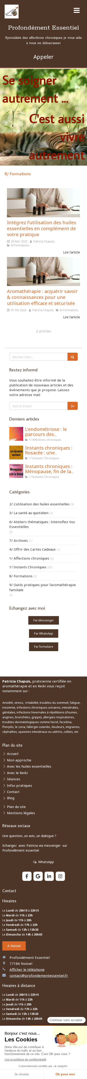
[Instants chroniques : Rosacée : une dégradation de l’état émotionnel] (16, 452)
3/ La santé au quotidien (28, 512)
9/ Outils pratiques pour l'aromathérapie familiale (42, 587)
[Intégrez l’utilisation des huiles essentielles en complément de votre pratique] (43, 202)
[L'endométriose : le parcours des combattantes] (16, 434)
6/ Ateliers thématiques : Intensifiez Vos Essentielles (42, 524)
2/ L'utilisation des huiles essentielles (39, 504)
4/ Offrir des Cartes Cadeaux (32, 549)
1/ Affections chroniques (29, 558)
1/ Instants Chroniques (27, 567)
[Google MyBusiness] (38, 876)
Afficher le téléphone (27, 969)
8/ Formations (20, 576)
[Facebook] (27, 876)
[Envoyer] (73, 406)
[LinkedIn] (49, 876)
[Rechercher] (73, 357)
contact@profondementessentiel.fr (39, 975)
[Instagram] (60, 876)
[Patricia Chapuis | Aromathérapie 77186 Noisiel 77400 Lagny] (12, 11)
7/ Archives (18, 540)
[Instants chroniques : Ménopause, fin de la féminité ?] (16, 471)
